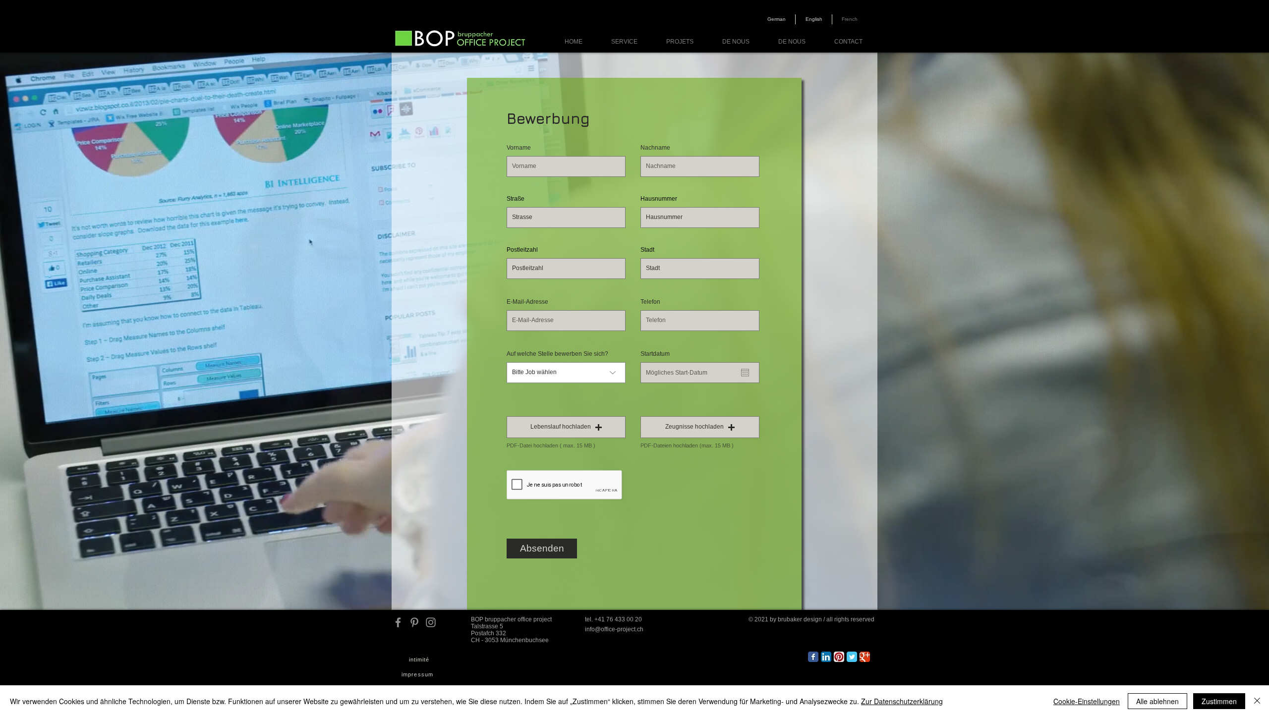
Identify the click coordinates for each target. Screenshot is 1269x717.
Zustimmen (1219, 701)
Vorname (519, 148)
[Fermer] (1257, 701)
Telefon (650, 302)
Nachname (655, 148)
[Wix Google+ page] (865, 657)
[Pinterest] (414, 622)
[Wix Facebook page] (813, 657)
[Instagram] (430, 622)
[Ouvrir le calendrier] (745, 373)
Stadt (647, 250)
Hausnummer (658, 199)
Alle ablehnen (1157, 701)
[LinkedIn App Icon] (826, 657)
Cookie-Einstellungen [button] (1086, 701)
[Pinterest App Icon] (839, 657)
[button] (566, 427)
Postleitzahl (522, 250)
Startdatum (658, 354)
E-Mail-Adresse (527, 302)
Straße (515, 199)
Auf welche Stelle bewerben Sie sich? (557, 354)
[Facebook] (398, 622)
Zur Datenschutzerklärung (902, 701)
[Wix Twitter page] (852, 657)
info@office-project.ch (614, 629)
